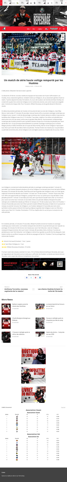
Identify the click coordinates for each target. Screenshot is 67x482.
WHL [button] (28, 29)
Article (4, 34)
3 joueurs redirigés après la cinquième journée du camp (54, 319)
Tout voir (63, 407)
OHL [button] (34, 29)
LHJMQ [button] (40, 29)
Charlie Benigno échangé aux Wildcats (21, 319)
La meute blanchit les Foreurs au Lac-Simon (55, 305)
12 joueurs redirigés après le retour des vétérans (21, 333)
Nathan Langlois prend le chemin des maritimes (20, 305)
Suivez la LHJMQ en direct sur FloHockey (13, 476)
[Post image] (6, 309)
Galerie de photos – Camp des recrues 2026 (55, 333)
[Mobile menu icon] (63, 28)
